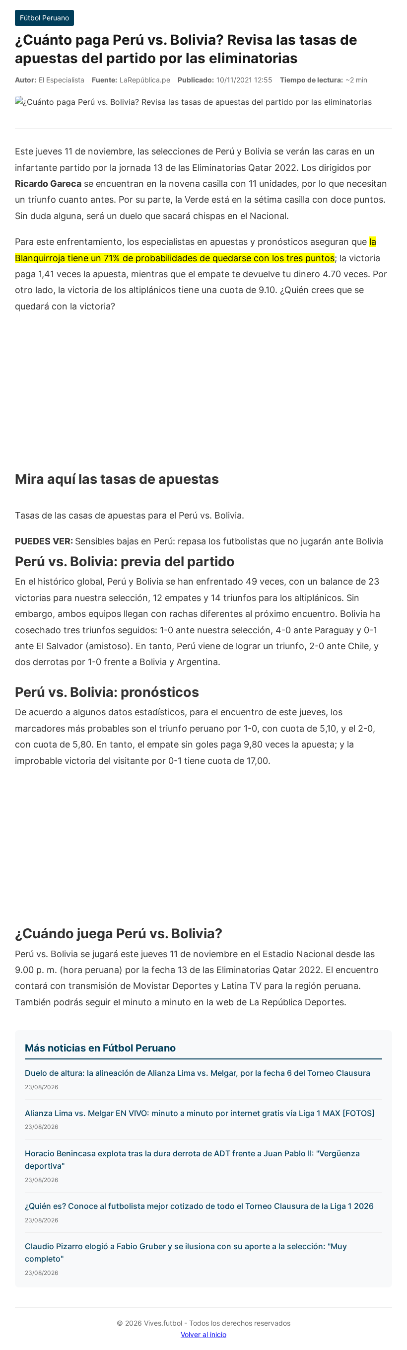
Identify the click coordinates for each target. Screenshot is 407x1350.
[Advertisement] (203, 395)
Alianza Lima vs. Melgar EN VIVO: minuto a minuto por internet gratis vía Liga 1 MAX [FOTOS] (200, 1113)
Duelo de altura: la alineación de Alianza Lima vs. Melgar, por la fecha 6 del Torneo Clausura (197, 1073)
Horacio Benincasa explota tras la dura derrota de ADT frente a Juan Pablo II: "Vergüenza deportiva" (192, 1159)
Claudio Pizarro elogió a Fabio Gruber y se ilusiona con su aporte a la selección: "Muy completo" (186, 1252)
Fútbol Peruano (44, 17)
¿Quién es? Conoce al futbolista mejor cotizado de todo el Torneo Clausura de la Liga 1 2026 (199, 1206)
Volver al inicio (203, 1334)
